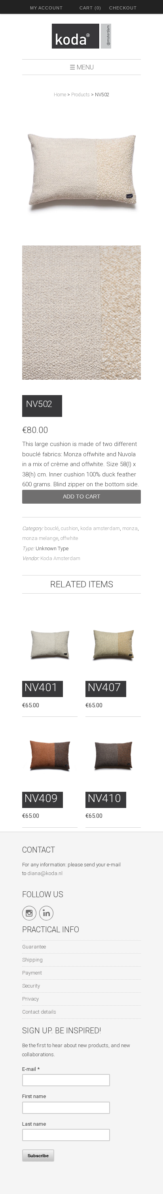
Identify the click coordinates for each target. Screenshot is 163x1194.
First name (34, 1096)
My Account (46, 8)
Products (80, 94)
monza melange (40, 538)
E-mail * (31, 1069)
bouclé (51, 528)
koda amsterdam (100, 528)
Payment (32, 973)
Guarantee (34, 947)
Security (31, 986)
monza (130, 528)
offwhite (69, 538)
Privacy (30, 999)
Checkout (123, 8)
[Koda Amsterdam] (81, 37)
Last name (34, 1124)
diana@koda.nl (45, 873)
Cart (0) (90, 8)
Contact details (39, 1012)
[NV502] (81, 171)
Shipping (32, 960)
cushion (69, 528)
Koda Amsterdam (60, 558)
